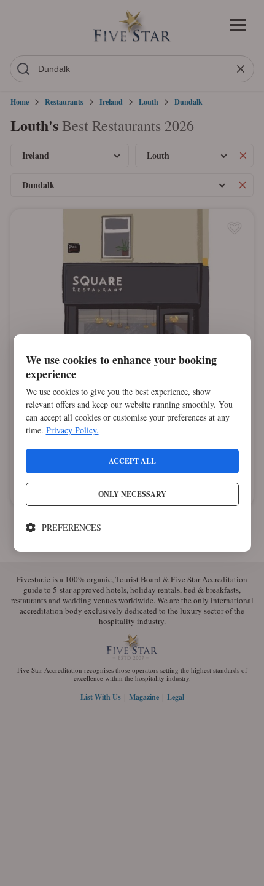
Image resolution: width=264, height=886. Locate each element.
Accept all (132, 461)
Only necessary (132, 494)
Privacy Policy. (72, 430)
